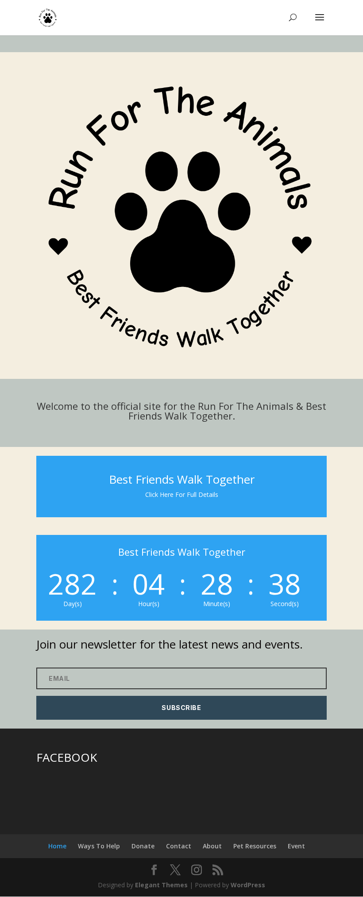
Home (57, 846)
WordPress (248, 885)
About (212, 846)
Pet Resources (254, 846)
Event (296, 846)
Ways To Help (99, 846)
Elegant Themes (161, 885)
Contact (178, 846)
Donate (142, 846)
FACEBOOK (66, 757)
